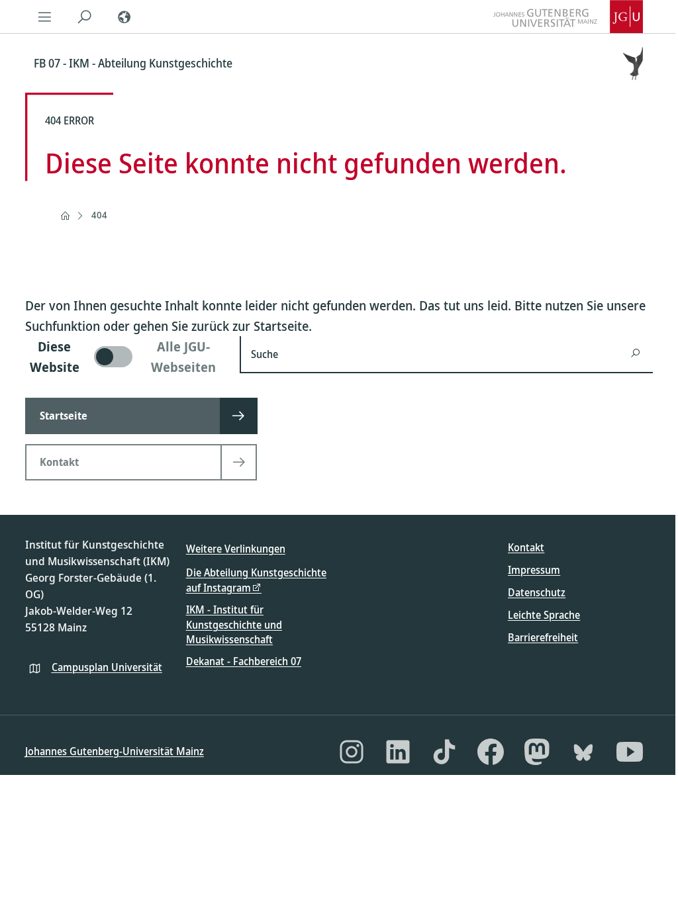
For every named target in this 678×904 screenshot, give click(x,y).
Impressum (534, 570)
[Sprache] (124, 16)
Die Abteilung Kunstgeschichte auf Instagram (256, 579)
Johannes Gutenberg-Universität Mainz (114, 751)
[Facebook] (490, 752)
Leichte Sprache (544, 615)
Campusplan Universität (107, 667)
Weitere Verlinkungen (235, 548)
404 (99, 214)
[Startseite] (65, 216)
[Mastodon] (537, 752)
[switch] (124, 356)
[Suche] (85, 16)
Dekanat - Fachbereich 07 (243, 661)
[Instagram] (351, 752)
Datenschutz (536, 592)
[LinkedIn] (398, 752)
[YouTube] (629, 752)
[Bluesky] (583, 752)
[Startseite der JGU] (568, 16)
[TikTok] (444, 752)
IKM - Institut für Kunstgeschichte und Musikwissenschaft (234, 624)
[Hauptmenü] (45, 16)
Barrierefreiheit (543, 637)
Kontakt (526, 547)
